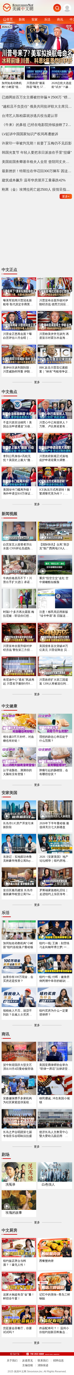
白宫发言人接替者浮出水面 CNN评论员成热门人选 (18, 546)
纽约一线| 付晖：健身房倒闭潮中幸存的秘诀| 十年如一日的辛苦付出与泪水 (54, 979)
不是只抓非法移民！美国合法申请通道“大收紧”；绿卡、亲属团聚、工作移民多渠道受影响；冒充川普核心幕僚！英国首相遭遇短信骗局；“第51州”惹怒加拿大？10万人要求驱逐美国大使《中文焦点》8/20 (18, 424)
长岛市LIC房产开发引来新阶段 (18, 825)
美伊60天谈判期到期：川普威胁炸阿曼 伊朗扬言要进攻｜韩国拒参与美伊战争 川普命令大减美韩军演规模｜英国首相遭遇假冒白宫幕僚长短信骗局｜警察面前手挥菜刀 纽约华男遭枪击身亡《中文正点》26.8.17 (18, 369)
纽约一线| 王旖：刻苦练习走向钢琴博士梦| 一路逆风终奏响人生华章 (54, 945)
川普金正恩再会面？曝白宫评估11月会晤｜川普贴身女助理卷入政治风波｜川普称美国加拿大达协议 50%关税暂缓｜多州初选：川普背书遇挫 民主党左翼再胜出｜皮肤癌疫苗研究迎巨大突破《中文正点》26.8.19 (18, 336)
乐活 (47, 19)
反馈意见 (27, 1360)
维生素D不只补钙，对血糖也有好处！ (18, 738)
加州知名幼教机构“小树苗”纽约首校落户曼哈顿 (12, 85)
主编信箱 (27, 1365)
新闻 (22, 19)
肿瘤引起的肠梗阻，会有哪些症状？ (53, 772)
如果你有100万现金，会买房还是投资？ (18, 978)
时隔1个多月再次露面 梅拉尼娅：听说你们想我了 (18, 614)
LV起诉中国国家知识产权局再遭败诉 (30, 134)
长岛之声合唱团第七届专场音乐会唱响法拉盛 (17, 1134)
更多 (65, 196)
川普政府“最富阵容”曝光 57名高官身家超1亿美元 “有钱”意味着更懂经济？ (37, 85)
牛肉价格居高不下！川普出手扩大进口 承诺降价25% (18, 580)
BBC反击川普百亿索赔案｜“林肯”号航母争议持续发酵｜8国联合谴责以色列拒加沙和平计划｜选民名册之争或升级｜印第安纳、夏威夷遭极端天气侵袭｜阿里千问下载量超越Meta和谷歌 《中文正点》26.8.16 (55, 369)
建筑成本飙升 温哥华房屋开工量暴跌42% (34, 180)
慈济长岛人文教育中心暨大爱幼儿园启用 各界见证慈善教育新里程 (53, 1134)
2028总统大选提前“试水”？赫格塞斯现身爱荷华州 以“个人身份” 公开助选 (61, 85)
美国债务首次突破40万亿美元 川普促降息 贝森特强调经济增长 (54, 648)
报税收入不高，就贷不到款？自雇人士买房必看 (17, 1013)
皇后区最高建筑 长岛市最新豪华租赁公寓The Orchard (19, 892)
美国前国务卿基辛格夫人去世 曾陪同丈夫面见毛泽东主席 (37, 162)
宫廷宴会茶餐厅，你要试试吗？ (17, 1330)
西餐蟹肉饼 (46, 1260)
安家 (34, 19)
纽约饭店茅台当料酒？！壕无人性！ (14, 1262)
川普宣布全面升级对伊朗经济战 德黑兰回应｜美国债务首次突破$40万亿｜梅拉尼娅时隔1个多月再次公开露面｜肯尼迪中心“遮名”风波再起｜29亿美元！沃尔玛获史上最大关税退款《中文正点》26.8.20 (55, 302)
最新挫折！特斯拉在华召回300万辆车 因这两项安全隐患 (37, 171)
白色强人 (48, 1184)
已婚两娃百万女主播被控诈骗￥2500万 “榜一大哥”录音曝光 (37, 97)
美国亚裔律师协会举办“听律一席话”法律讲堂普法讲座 (55, 1067)
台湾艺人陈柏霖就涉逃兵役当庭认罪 (30, 116)
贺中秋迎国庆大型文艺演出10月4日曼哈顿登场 (18, 1066)
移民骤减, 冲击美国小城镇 (54, 1100)
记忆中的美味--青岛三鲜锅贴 (54, 1296)
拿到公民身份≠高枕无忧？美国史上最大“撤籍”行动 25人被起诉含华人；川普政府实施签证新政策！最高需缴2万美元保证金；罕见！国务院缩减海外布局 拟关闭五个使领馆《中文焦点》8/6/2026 (18, 458)
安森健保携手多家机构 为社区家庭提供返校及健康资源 (17, 1100)
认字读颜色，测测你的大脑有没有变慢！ (17, 772)
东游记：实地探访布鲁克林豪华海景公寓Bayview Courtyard (18, 859)
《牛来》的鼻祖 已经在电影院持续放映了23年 (37, 125)
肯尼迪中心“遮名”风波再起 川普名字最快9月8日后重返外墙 (18, 682)
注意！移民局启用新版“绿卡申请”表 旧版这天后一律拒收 (53, 614)
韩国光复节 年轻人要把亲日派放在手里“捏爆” (37, 152)
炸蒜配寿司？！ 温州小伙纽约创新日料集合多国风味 (54, 1330)
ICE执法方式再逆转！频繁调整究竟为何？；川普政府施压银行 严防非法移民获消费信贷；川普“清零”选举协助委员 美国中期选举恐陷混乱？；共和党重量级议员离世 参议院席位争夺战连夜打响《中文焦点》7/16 (54, 492)
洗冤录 (10, 1184)
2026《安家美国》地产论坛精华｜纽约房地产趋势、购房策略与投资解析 (53, 859)
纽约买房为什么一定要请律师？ (53, 1012)
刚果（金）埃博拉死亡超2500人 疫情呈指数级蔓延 (37, 189)
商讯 (60, 19)
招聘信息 (58, 1360)
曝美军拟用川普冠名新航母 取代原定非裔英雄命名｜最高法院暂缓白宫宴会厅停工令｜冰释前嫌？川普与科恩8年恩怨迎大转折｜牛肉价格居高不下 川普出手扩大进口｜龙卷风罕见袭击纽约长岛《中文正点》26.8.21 (18, 302)
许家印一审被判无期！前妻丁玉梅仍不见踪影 (37, 143)
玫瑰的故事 (14, 1212)
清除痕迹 (43, 1365)
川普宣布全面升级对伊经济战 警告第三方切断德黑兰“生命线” (18, 648)
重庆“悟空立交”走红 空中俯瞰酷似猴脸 (53, 580)
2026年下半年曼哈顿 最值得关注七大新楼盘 (54, 825)
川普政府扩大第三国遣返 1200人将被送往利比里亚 (54, 682)
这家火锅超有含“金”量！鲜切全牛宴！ (18, 1296)
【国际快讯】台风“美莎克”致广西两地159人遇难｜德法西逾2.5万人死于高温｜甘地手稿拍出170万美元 (54, 546)
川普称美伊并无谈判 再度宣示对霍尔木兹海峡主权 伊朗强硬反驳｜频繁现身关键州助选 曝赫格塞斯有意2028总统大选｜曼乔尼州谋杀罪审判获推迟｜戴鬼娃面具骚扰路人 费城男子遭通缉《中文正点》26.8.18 (54, 336)
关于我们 (12, 1360)
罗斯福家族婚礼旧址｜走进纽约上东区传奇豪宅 (53, 892)
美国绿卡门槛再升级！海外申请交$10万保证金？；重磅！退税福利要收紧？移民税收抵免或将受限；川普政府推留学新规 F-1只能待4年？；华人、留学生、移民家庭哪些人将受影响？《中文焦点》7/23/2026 (18, 492)
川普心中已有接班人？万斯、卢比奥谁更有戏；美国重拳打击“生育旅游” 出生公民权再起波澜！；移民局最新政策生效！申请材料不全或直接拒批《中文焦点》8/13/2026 (54, 424)
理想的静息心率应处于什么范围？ (53, 738)
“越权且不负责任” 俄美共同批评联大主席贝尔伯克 (37, 106)
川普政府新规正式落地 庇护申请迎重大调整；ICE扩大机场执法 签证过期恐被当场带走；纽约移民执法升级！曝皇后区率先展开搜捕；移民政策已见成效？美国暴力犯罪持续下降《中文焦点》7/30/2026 (54, 458)
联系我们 (43, 1360)
